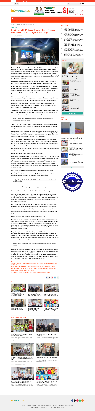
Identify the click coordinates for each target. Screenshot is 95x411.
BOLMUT (51, 21)
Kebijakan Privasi (69, 405)
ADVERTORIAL (73, 18)
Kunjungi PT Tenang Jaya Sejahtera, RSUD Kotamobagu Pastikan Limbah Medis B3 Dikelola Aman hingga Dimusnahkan (34, 264)
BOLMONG (34, 21)
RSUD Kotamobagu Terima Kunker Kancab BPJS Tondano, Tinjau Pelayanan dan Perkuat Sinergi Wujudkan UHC (73, 40)
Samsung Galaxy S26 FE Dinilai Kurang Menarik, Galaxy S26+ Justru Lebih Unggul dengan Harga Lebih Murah (71, 137)
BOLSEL (45, 21)
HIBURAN (66, 18)
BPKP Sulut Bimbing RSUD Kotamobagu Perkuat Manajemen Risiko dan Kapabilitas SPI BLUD (31, 272)
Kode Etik (29, 405)
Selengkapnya (72, 113)
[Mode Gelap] (83, 4)
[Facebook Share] (47, 277)
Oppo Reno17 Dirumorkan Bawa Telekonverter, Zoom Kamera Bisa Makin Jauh (43, 1)
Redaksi (34, 405)
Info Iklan (55, 405)
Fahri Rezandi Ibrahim (18, 35)
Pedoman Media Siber (46, 405)
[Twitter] (75, 400)
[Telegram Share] (55, 277)
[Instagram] (77, 400)
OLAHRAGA (59, 18)
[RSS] (82, 400)
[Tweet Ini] (49, 277)
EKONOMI (53, 18)
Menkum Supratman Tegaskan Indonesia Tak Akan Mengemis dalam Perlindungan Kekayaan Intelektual (76, 155)
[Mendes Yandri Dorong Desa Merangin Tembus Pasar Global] (64, 162)
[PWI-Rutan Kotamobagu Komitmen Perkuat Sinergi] (18, 303)
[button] (80, 4)
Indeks (23, 405)
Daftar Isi (16, 3)
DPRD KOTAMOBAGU (25, 21)
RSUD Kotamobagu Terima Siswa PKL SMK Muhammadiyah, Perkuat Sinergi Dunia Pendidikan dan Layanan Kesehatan (73, 35)
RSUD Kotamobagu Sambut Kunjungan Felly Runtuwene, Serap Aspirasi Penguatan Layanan (73, 55)
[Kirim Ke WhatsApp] (58, 277)
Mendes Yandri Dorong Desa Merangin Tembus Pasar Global (76, 161)
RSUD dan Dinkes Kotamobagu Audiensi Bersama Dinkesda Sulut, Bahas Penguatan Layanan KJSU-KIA (33, 268)
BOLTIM (40, 21)
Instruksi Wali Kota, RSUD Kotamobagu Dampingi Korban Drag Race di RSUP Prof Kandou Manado (73, 45)
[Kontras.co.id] (20, 10)
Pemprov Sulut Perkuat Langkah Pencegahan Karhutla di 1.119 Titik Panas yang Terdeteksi (72, 77)
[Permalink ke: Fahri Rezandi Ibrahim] (12, 35)
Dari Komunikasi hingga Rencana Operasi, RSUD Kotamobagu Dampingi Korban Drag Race (51, 309)
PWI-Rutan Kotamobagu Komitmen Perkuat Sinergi (22, 270)
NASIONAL (17, 18)
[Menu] (12, 4)
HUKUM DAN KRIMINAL (44, 18)
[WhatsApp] (80, 400)
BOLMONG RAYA (25, 18)
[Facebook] (72, 400)
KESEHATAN (34, 18)
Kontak (38, 405)
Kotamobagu (14, 27)
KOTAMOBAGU (15, 21)
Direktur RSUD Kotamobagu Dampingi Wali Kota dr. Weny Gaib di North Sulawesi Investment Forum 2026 (73, 30)
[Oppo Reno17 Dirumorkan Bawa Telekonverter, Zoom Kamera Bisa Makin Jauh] (64, 143)
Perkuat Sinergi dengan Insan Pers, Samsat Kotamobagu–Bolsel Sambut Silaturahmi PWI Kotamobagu (33, 266)
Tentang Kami (61, 405)
